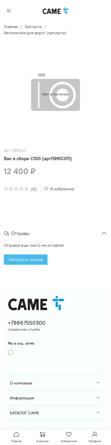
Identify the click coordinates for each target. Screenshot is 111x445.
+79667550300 (26, 322)
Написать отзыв (26, 259)
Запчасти (33, 26)
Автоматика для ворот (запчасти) (35, 32)
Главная (11, 26)
